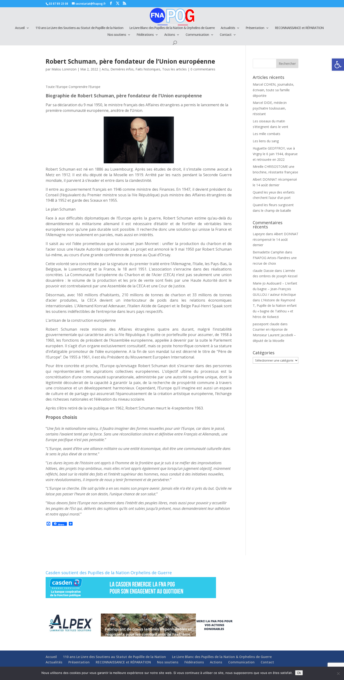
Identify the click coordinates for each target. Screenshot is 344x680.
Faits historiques (147, 69)
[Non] (338, 673)
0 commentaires (202, 69)
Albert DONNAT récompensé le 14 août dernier (275, 239)
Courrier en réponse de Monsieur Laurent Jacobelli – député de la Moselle (274, 335)
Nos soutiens (116, 35)
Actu (105, 69)
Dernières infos (122, 69)
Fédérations (145, 35)
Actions (169, 35)
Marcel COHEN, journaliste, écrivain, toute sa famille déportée (273, 90)
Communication (197, 35)
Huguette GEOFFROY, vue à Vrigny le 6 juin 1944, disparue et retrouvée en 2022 (275, 154)
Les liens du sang (266, 141)
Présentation (255, 28)
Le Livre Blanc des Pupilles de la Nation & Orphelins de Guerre (172, 28)
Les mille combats (266, 134)
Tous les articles (174, 69)
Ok (299, 673)
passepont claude (266, 324)
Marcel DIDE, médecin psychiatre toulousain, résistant (270, 108)
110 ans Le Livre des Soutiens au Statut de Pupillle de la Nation (79, 28)
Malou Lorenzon (64, 69)
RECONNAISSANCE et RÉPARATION (299, 28)
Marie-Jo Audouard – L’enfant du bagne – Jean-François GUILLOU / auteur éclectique (275, 289)
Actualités (228, 28)
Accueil (20, 28)
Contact (225, 35)
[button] (338, 64)
